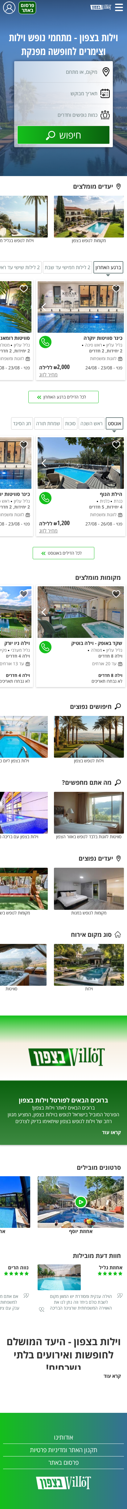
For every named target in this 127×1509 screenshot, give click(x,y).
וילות (89, 989)
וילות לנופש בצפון (89, 761)
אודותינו (63, 1437)
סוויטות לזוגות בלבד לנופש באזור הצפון (88, 836)
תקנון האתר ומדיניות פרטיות (63, 1450)
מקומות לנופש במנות (88, 913)
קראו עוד (111, 1132)
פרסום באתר (27, 8)
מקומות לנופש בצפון (89, 240)
